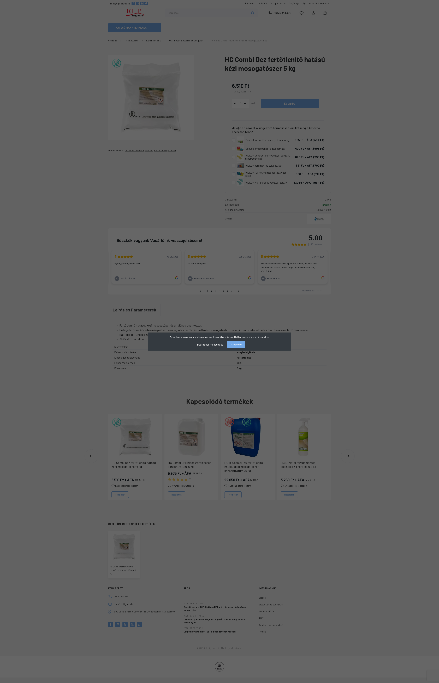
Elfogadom (236, 344)
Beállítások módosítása (210, 344)
